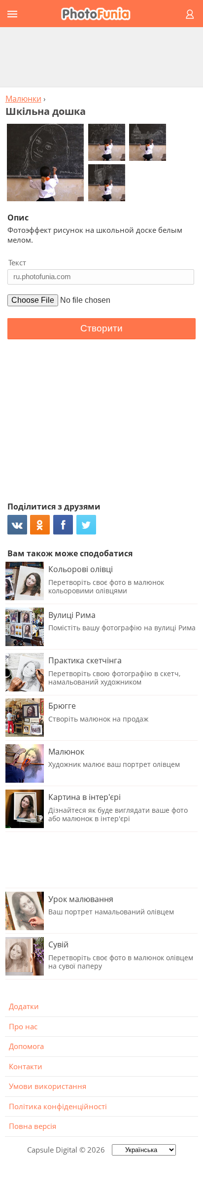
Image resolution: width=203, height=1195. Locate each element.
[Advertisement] (101, 56)
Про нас (23, 1026)
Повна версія (32, 1126)
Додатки (24, 1006)
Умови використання (47, 1086)
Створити (101, 328)
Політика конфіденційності (58, 1106)
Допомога (26, 1046)
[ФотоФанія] (100, 13)
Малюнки (23, 98)
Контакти (25, 1066)
